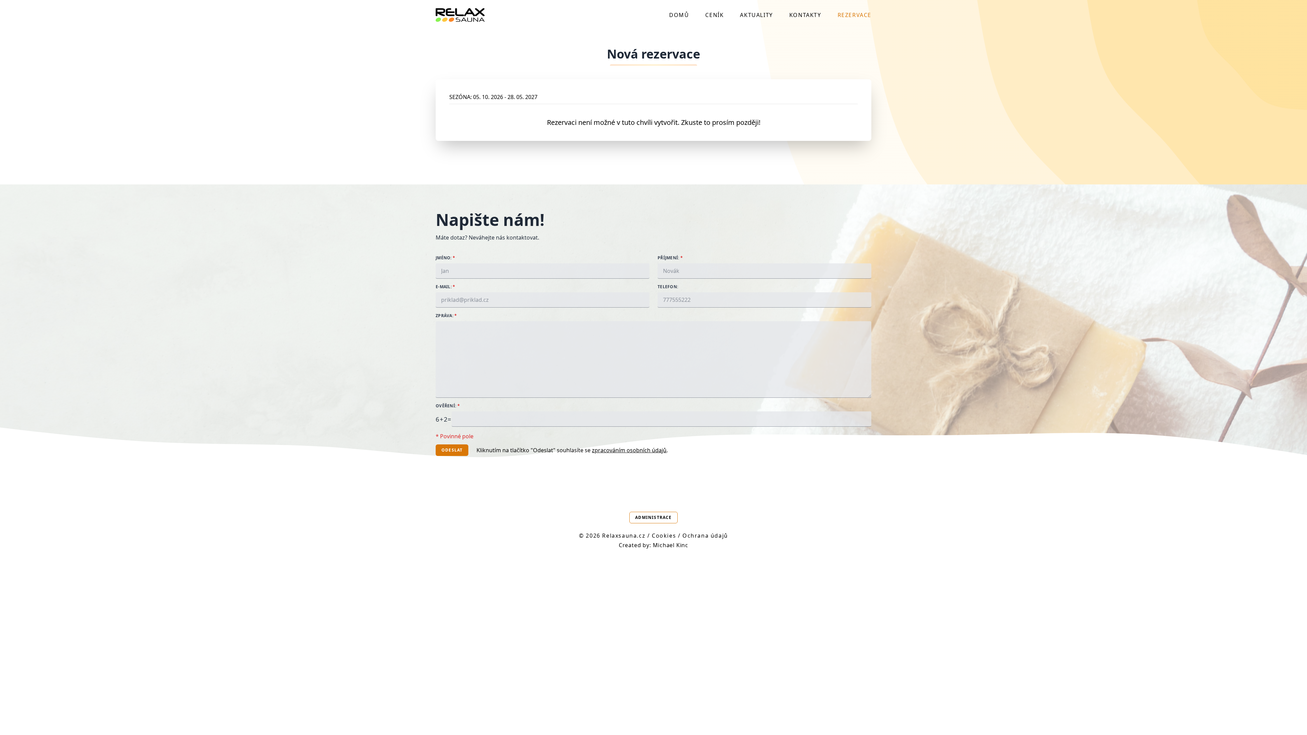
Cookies (664, 535)
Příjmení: (670, 258)
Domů (679, 15)
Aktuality (756, 15)
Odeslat (452, 450)
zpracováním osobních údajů (629, 450)
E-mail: (445, 287)
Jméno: (445, 258)
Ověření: (448, 406)
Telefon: (668, 287)
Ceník (714, 15)
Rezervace (854, 15)
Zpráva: (446, 315)
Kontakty (805, 15)
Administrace (653, 517)
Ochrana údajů (705, 535)
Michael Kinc (671, 545)
